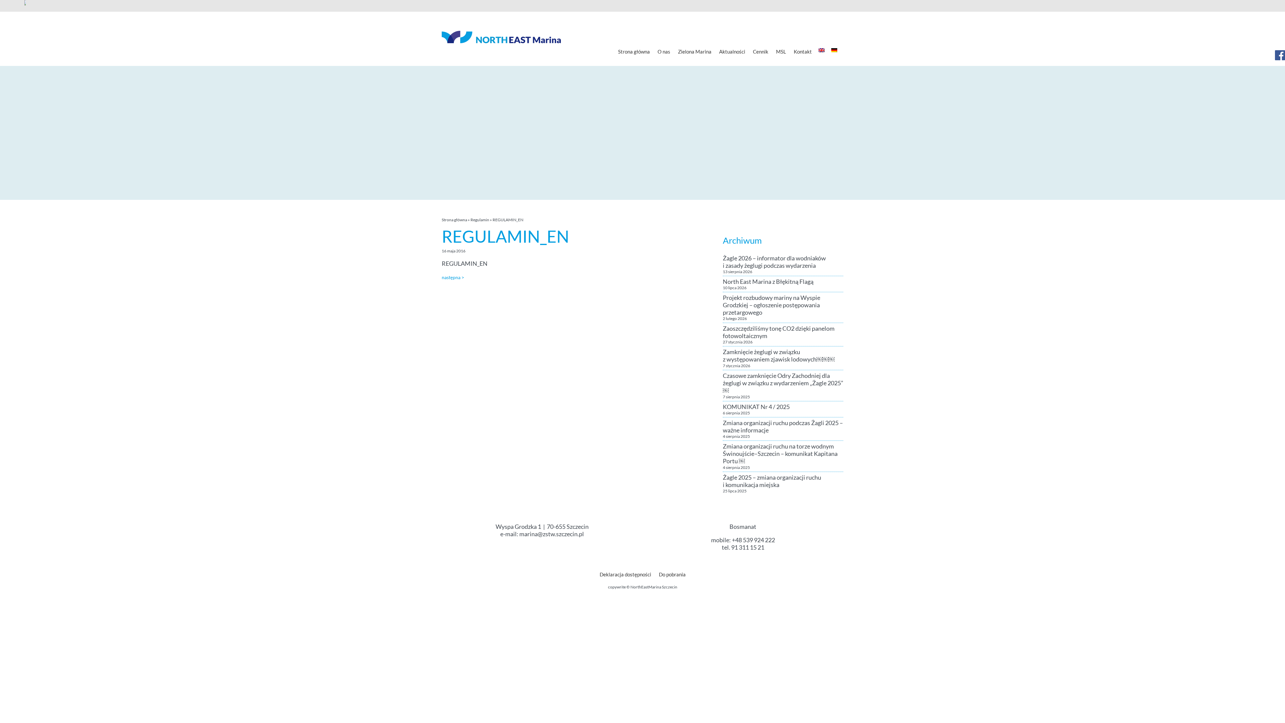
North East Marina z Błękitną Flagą (768, 281)
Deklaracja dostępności (625, 574)
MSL (781, 52)
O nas (664, 52)
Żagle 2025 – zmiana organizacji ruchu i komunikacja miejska (772, 481)
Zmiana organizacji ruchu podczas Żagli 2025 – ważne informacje (783, 426)
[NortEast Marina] (501, 37)
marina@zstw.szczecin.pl (551, 534)
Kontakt (803, 52)
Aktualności (732, 52)
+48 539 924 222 (753, 540)
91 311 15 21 (747, 547)
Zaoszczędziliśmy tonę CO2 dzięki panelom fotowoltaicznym (779, 332)
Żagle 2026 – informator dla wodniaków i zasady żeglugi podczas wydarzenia (774, 261)
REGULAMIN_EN (465, 263)
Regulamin (479, 219)
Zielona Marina (694, 52)
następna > (453, 277)
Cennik (760, 52)
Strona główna (634, 52)
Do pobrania (672, 574)
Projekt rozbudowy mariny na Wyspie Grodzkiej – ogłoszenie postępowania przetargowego (771, 305)
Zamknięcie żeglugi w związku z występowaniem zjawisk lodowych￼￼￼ (779, 355)
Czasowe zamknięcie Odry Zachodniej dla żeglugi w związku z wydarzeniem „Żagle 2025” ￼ (783, 383)
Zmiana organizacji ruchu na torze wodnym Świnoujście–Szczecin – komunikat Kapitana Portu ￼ (780, 454)
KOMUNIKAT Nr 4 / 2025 (756, 406)
